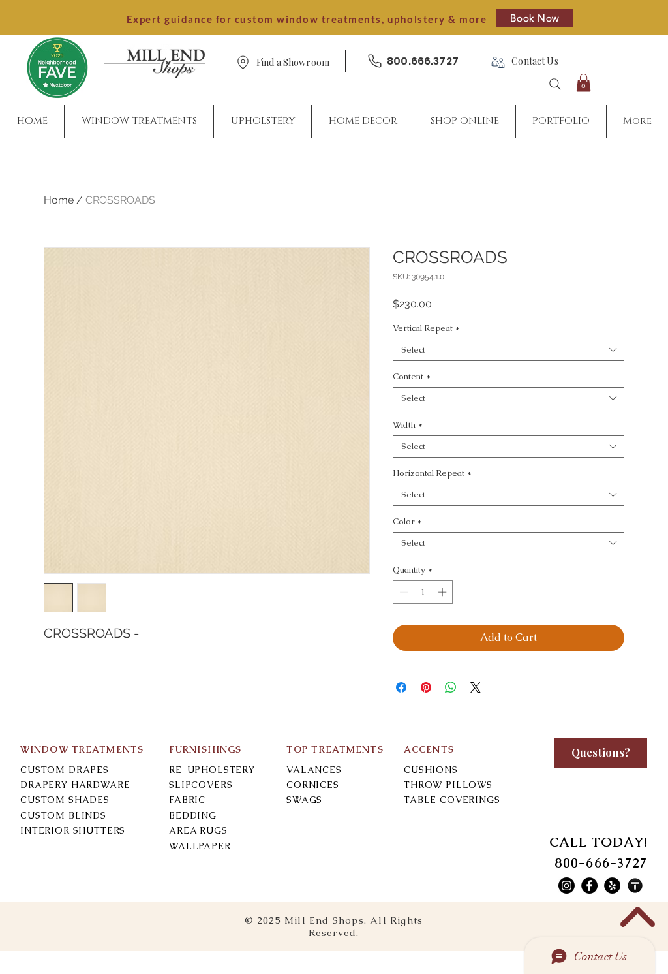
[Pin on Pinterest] (426, 687)
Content (412, 376)
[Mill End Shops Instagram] (566, 885)
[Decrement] (402, 592)
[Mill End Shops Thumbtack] (635, 885)
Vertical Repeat (426, 328)
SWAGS (304, 800)
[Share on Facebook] (401, 687)
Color (407, 521)
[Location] (242, 62)
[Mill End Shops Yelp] (612, 885)
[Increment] (443, 592)
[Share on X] (475, 687)
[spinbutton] (423, 592)
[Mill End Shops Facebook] (589, 885)
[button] (292, 63)
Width (408, 425)
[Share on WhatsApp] (451, 687)
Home (59, 200)
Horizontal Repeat (432, 473)
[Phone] (374, 61)
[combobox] (508, 350)
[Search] (555, 84)
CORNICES (312, 785)
